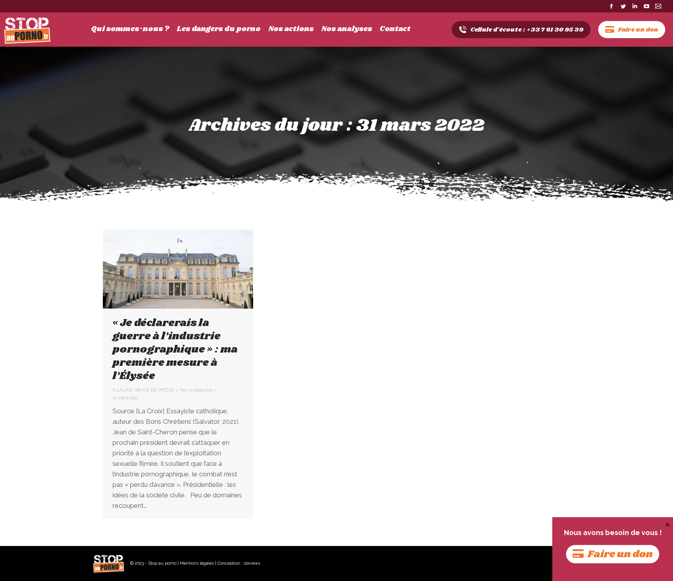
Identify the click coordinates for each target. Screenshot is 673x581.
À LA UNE (123, 390)
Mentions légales (197, 563)
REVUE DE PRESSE (154, 390)
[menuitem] (130, 29)
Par (196, 390)
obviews (252, 563)
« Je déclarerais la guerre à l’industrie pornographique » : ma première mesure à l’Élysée (175, 349)
